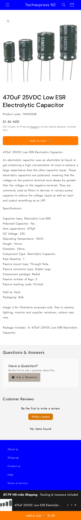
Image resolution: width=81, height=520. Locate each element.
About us (13, 449)
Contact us (14, 466)
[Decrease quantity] (68, 505)
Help (10, 475)
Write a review (40, 417)
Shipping (13, 457)
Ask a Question (26, 377)
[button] (7, 5)
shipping (34, 126)
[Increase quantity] (75, 505)
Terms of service (18, 483)
